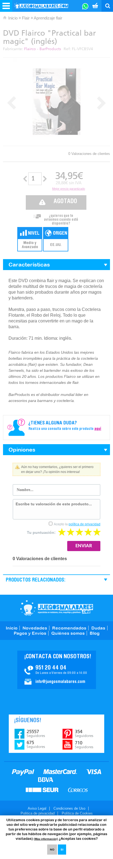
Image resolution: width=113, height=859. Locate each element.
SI (62, 849)
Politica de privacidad (38, 813)
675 (36, 744)
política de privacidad (84, 524)
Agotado (65, 202)
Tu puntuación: (41, 532)
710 (84, 745)
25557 (36, 733)
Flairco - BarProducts (42, 49)
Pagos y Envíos (30, 633)
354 (84, 733)
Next (101, 103)
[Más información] (46, 838)
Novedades (34, 627)
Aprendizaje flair (48, 18)
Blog (95, 633)
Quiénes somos (68, 633)
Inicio (13, 18)
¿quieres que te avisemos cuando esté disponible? (61, 218)
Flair (26, 18)
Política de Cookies (77, 813)
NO (52, 849)
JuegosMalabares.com (56, 608)
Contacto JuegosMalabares (56, 670)
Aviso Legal (37, 808)
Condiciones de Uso (69, 808)
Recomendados (69, 627)
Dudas (98, 627)
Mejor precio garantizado (68, 188)
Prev (11, 103)
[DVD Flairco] (56, 102)
